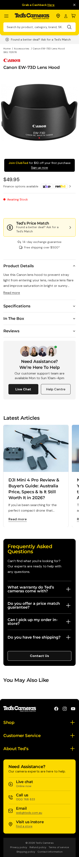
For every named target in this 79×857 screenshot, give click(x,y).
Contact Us (39, 656)
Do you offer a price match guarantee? (34, 605)
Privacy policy (18, 847)
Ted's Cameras (45, 843)
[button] (61, 210)
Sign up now (39, 167)
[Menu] (8, 16)
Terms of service (59, 847)
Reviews (11, 331)
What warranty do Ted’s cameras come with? (31, 589)
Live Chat (23, 389)
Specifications (16, 306)
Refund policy (37, 847)
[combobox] (39, 27)
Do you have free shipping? (34, 637)
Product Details (18, 266)
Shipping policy (25, 851)
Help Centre (55, 389)
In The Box (13, 318)
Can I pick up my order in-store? (33, 621)
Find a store (24, 826)
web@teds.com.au (29, 813)
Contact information (50, 851)
